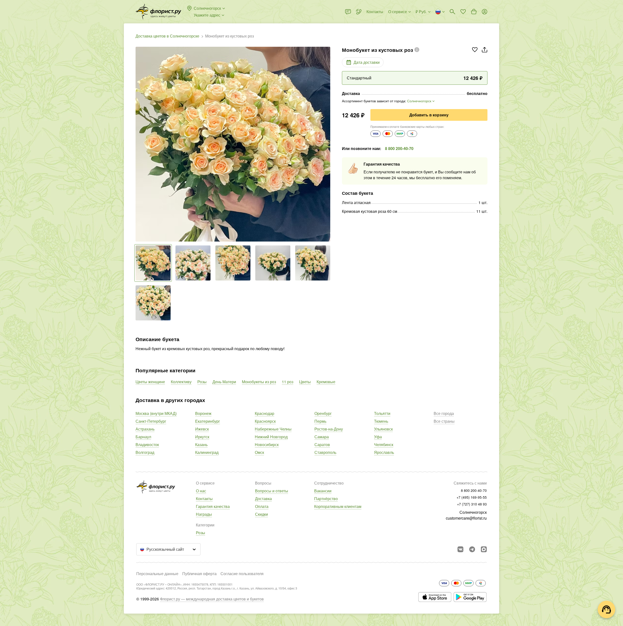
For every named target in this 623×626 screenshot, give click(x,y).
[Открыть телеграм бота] (472, 549)
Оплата (261, 506)
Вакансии (322, 491)
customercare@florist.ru (466, 518)
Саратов (322, 444)
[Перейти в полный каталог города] (158, 11)
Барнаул (143, 436)
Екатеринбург (207, 421)
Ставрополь (325, 452)
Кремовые (326, 381)
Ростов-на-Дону (328, 429)
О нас (201, 491)
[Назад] (138, 144)
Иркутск (202, 436)
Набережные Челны (273, 429)
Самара (321, 436)
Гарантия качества (213, 506)
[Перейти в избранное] (463, 12)
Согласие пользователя (242, 573)
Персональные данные (157, 573)
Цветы (305, 381)
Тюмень (381, 421)
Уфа (378, 436)
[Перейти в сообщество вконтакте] (460, 549)
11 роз (287, 381)
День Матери (224, 381)
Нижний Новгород (271, 436)
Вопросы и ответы (271, 491)
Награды (204, 514)
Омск (259, 452)
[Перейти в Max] (484, 549)
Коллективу (181, 381)
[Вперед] (328, 144)
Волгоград (145, 452)
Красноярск (265, 421)
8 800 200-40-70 (399, 148)
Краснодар (264, 413)
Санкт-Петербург (151, 421)
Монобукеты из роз (259, 381)
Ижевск (202, 429)
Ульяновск (383, 429)
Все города (444, 413)
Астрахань (145, 429)
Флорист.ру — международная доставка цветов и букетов (212, 599)
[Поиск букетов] (452, 12)
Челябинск (383, 444)
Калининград (207, 452)
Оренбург (323, 413)
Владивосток (147, 444)
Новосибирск (267, 444)
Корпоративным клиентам (337, 506)
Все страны (444, 421)
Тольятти (382, 413)
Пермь (320, 421)
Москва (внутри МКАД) (156, 413)
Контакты (204, 498)
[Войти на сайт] (484, 12)
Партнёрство (326, 498)
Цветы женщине (150, 381)
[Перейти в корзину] (474, 12)
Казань (201, 444)
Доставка (263, 498)
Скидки (261, 514)
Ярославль (384, 452)
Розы (202, 381)
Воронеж (203, 413)
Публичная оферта (199, 573)
